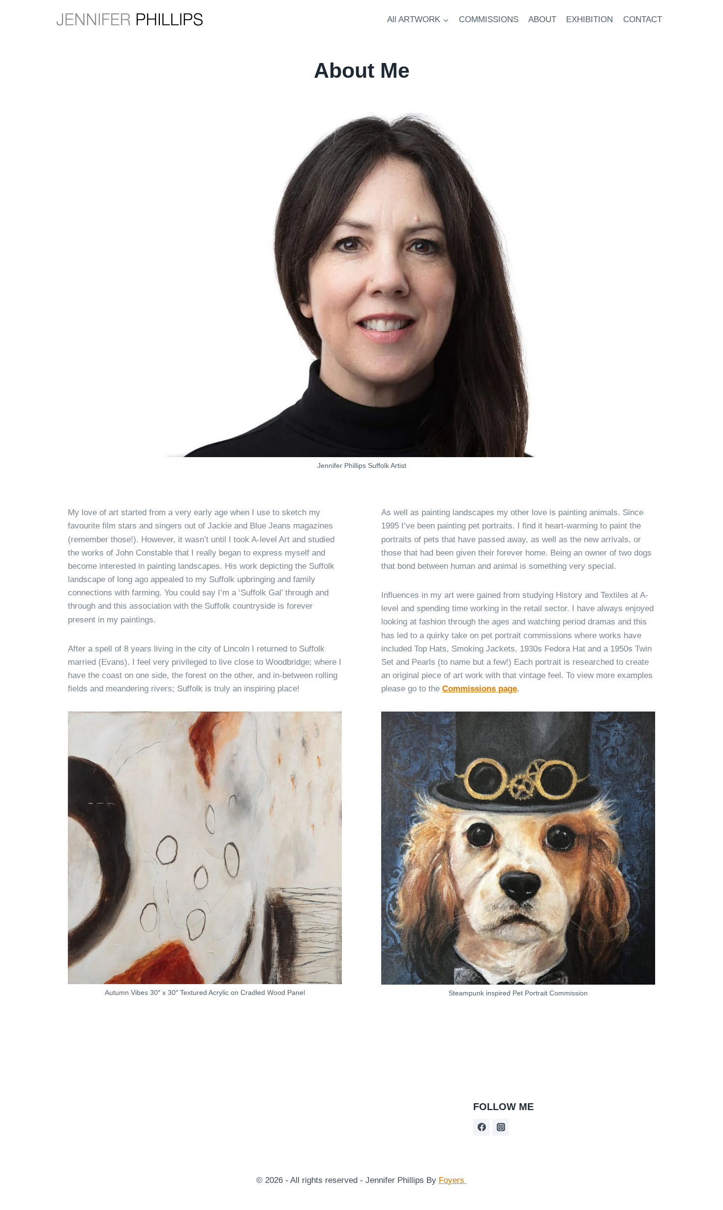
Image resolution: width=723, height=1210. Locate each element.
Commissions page (479, 688)
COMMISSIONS (488, 19)
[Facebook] (481, 1127)
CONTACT (642, 19)
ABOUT (542, 19)
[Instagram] (500, 1127)
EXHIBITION (589, 19)
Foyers (453, 1180)
